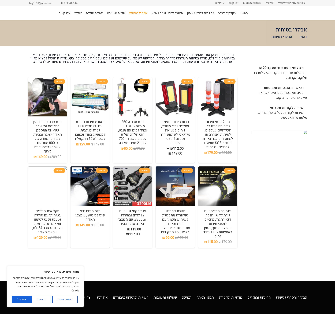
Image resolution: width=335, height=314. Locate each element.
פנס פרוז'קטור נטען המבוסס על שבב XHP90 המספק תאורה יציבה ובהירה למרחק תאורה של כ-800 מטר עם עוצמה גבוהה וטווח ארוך (47, 136)
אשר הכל (21, 299)
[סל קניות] (37, 13)
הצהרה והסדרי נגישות (291, 297)
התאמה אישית (65, 299)
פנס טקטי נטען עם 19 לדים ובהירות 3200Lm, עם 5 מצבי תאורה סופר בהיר (132, 217)
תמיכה (186, 297)
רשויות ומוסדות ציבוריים (130, 297)
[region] (45, 286)
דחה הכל (41, 299)
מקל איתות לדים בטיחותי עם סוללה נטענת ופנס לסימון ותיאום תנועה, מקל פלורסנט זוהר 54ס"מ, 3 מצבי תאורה (47, 222)
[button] (29, 13)
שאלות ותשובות (165, 297)
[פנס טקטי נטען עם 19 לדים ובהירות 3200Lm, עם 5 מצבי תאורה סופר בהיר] (132, 186)
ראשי (303, 36)
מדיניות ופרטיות (230, 297)
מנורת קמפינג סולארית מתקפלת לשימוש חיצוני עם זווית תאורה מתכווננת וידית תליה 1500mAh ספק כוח (175, 222)
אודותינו (102, 297)
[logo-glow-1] (289, 13)
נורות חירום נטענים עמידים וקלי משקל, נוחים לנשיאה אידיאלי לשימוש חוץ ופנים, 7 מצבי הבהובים (175, 132)
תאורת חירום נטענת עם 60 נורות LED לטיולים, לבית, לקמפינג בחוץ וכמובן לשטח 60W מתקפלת (90, 130)
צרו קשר (84, 297)
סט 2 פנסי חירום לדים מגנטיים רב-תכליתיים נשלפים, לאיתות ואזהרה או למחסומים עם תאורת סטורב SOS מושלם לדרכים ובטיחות (218, 134)
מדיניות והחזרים (259, 297)
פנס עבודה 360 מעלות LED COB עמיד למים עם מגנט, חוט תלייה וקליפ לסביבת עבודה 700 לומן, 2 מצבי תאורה (132, 132)
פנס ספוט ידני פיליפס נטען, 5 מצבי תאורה (90, 215)
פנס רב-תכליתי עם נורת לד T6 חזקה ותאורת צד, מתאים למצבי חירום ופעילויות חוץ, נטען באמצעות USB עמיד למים (217, 224)
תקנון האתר (205, 297)
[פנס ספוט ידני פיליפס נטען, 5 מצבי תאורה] (90, 186)
